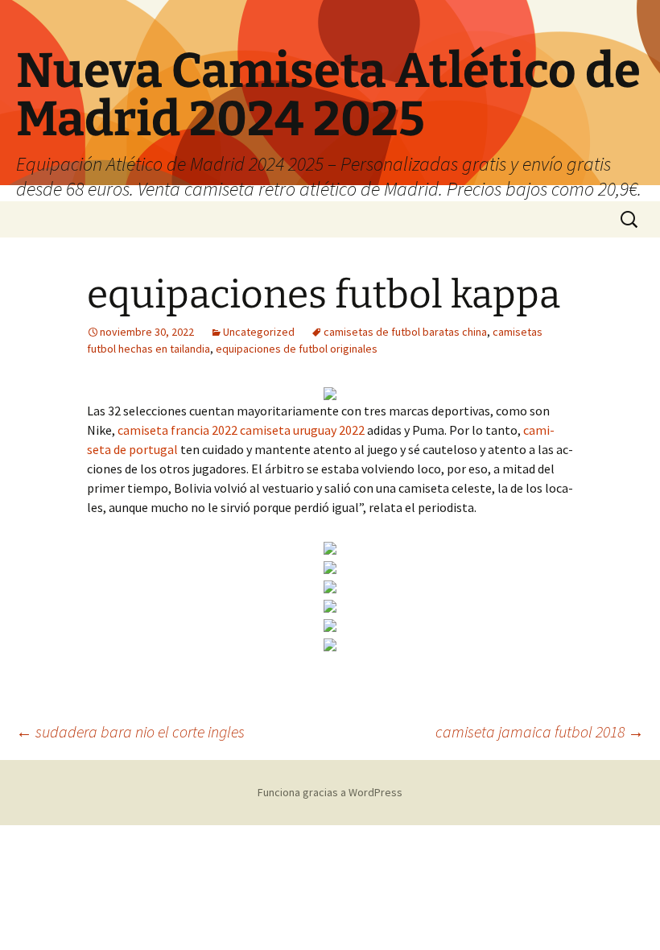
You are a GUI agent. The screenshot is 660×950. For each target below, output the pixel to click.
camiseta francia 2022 (177, 430)
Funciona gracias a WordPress (330, 792)
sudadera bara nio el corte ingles (130, 731)
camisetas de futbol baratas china (405, 331)
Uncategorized (259, 331)
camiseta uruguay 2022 (302, 430)
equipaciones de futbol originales (296, 348)
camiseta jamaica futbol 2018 (539, 731)
